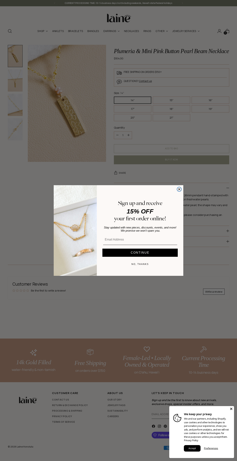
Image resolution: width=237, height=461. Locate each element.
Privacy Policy (191, 440)
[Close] (231, 409)
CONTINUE (140, 252)
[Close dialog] (179, 189)
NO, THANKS (140, 264)
